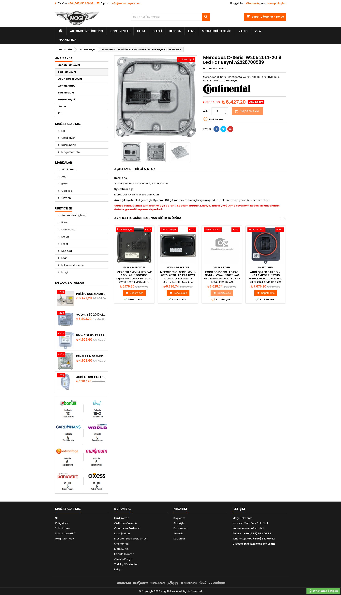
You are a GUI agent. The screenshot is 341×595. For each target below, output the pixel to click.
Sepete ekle (247, 111)
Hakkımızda (67, 40)
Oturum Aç (253, 3)
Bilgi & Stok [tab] (145, 169)
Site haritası (121, 544)
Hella (141, 31)
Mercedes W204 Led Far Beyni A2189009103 (134, 273)
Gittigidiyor (68, 138)
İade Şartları (122, 533)
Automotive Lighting (86, 31)
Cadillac (66, 191)
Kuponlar (179, 538)
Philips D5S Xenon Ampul (91, 293)
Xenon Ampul (67, 86)
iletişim (118, 569)
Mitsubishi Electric (216, 31)
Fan (60, 113)
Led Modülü (66, 92)
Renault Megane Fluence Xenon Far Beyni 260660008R (91, 356)
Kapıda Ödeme (124, 554)
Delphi (157, 31)
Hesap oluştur (277, 3)
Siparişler (179, 523)
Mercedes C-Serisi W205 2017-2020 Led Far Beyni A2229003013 (178, 275)
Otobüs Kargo (123, 559)
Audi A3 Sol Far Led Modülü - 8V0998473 (91, 377)
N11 (63, 131)
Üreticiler (63, 208)
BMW (64, 184)
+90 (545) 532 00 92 (80, 3)
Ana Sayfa (63, 58)
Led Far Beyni (67, 72)
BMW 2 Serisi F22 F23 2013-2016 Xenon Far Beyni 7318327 (91, 335)
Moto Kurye (121, 549)
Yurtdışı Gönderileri (126, 564)
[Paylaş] (216, 129)
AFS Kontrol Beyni (70, 79)
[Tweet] (223, 129)
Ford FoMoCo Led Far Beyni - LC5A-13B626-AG (221, 273)
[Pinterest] (230, 129)
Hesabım (180, 508)
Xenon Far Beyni (69, 65)
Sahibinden (68, 145)
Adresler (179, 533)
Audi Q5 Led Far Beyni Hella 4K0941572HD (265, 273)
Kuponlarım (180, 528)
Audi (64, 176)
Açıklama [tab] (122, 169)
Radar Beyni (66, 99)
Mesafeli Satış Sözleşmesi (130, 538)
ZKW (258, 31)
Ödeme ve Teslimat (127, 528)
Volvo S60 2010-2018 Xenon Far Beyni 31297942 (91, 314)
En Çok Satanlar (69, 282)
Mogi (64, 272)
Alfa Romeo (68, 169)
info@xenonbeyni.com (125, 3)
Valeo (243, 31)
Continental (120, 31)
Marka (207, 68)
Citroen (66, 198)
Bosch (65, 222)
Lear (191, 31)
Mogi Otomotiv (70, 152)
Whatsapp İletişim (325, 591)
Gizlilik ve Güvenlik (125, 523)
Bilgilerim (179, 518)
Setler (62, 106)
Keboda (175, 31)
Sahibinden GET (65, 533)
